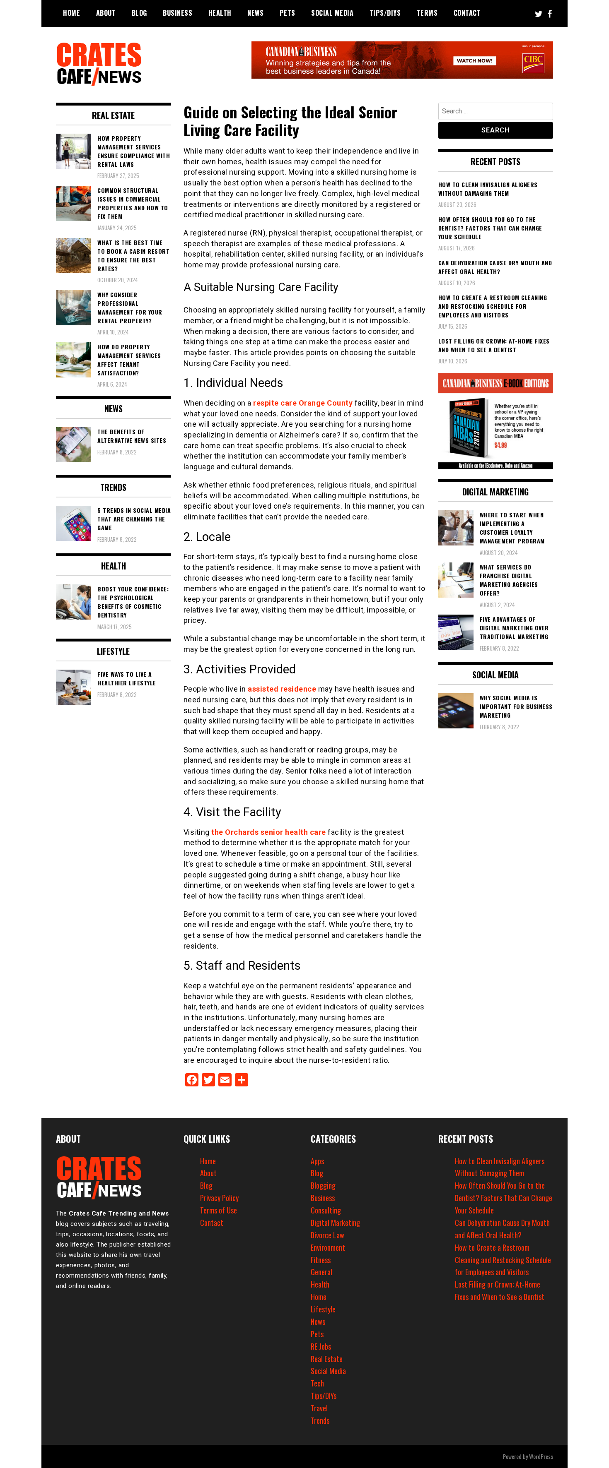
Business (177, 13)
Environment (328, 1247)
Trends (320, 1420)
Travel (319, 1408)
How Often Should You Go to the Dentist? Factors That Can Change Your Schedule (503, 1198)
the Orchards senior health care (268, 832)
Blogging (323, 1185)
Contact (467, 13)
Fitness (321, 1259)
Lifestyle (323, 1309)
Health (220, 13)
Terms (427, 13)
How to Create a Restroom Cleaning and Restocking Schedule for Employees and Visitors (503, 1260)
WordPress (541, 1456)
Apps (317, 1161)
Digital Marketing (335, 1222)
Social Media (332, 13)
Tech (317, 1383)
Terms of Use (218, 1210)
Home (71, 13)
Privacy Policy (219, 1197)
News (255, 13)
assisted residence (282, 689)
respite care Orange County (303, 403)
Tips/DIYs (385, 13)
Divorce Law (327, 1235)
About (106, 13)
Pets (287, 13)
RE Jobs (321, 1346)
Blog (139, 13)
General (321, 1271)
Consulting (326, 1210)
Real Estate (327, 1358)
